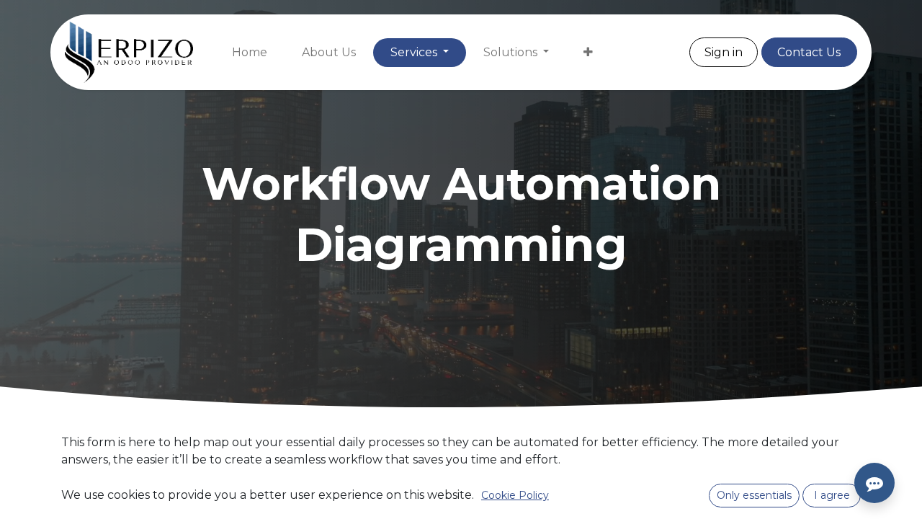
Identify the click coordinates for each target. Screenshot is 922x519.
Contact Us (809, 52)
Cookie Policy (515, 495)
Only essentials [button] (754, 495)
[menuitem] (250, 52)
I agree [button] (832, 495)
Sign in (723, 52)
